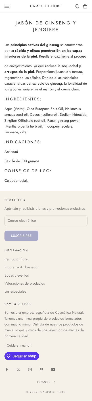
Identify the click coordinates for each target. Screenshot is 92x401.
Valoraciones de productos (24, 283)
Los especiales (15, 291)
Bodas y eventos (16, 275)
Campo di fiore (15, 259)
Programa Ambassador (21, 267)
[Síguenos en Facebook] (6, 369)
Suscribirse (21, 235)
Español (44, 382)
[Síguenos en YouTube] (53, 369)
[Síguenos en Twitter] (18, 369)
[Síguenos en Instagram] (30, 369)
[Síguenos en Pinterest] (41, 369)
